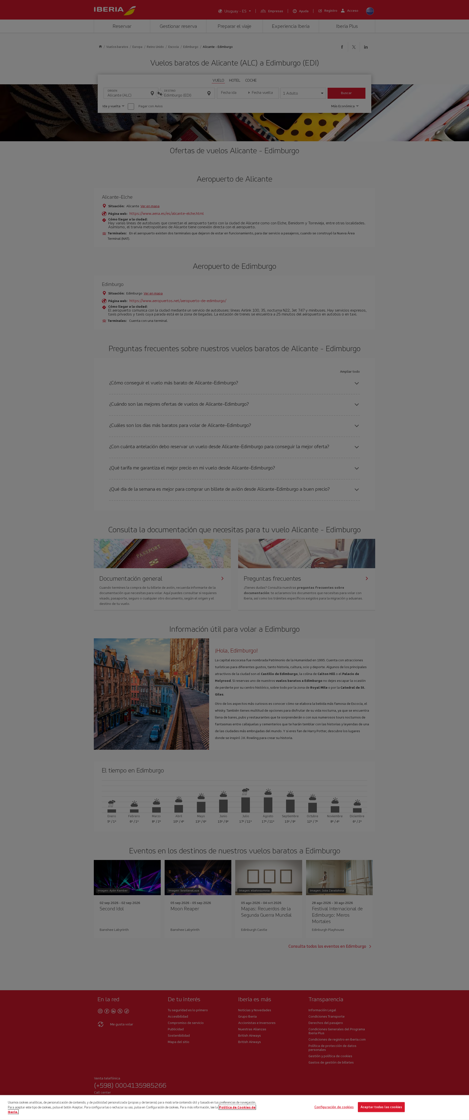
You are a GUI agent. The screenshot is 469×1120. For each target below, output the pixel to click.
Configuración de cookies (334, 1107)
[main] (234, 1107)
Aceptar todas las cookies (381, 1107)
